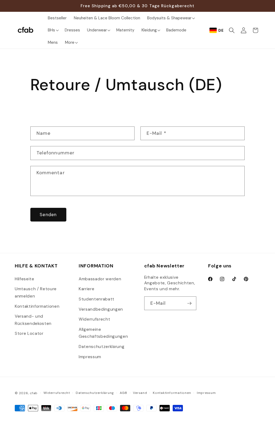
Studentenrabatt (96, 299)
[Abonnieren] (189, 303)
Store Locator (29, 333)
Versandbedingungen (101, 309)
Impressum (90, 357)
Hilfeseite (24, 279)
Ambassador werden (100, 279)
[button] (170, 18)
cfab (34, 393)
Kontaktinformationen (37, 306)
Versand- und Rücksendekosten (33, 320)
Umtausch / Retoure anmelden (36, 292)
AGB (123, 393)
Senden (48, 214)
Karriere (86, 289)
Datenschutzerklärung (101, 346)
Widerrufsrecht (94, 319)
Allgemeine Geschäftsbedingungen (103, 333)
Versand (140, 393)
